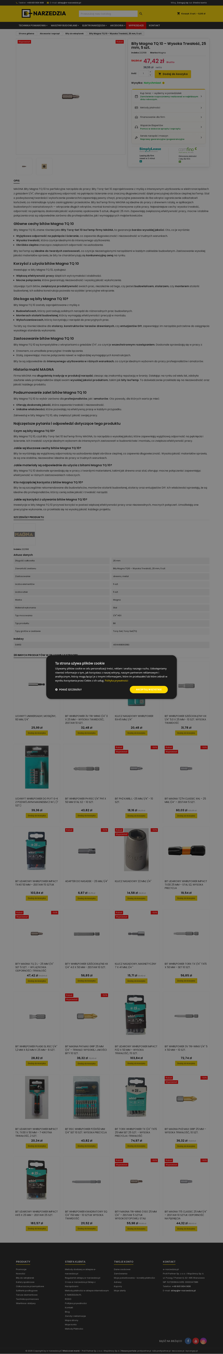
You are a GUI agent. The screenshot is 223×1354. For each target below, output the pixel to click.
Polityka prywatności (116, 680)
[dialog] (111, 677)
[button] (68, 689)
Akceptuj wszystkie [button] (149, 689)
